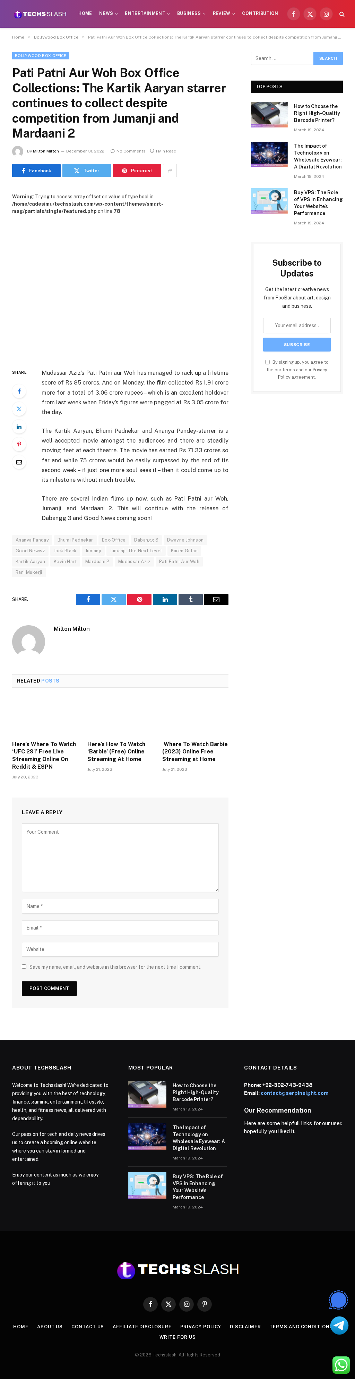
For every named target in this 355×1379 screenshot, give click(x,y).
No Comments (131, 151)
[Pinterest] (19, 444)
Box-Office (114, 540)
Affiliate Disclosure (142, 1326)
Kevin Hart (65, 561)
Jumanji (93, 550)
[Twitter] (19, 409)
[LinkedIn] (19, 426)
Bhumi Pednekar (75, 540)
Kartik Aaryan (30, 561)
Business (189, 13)
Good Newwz (30, 550)
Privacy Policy (201, 1326)
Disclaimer (245, 1326)
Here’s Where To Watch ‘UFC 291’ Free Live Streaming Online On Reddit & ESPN (44, 755)
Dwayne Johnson (185, 540)
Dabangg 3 (146, 540)
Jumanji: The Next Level (136, 550)
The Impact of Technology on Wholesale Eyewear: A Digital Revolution (318, 156)
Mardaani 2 (97, 561)
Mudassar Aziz (134, 561)
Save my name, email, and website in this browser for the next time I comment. (115, 967)
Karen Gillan (184, 550)
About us (50, 1326)
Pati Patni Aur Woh (179, 561)
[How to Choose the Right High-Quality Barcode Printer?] (269, 114)
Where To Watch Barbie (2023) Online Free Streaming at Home (195, 752)
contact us (87, 1326)
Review (222, 13)
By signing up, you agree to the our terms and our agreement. (298, 370)
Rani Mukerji (29, 572)
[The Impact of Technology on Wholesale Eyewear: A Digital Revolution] (269, 154)
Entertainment (145, 13)
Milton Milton (46, 151)
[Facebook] (19, 391)
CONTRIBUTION (260, 13)
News (106, 13)
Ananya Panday (32, 540)
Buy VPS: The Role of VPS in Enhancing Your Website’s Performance (318, 203)
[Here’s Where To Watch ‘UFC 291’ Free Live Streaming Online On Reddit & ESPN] (45, 716)
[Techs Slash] (40, 14)
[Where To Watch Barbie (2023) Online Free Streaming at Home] (195, 716)
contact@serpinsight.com (295, 1093)
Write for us (177, 1337)
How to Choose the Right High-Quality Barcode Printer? (317, 113)
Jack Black (65, 550)
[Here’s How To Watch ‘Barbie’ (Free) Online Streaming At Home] (120, 716)
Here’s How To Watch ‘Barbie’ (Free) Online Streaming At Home (116, 752)
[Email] (19, 462)
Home (85, 13)
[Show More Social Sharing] (170, 170)
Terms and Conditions (301, 1326)
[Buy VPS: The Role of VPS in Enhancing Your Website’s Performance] (269, 201)
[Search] (341, 14)
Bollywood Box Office (41, 55)
